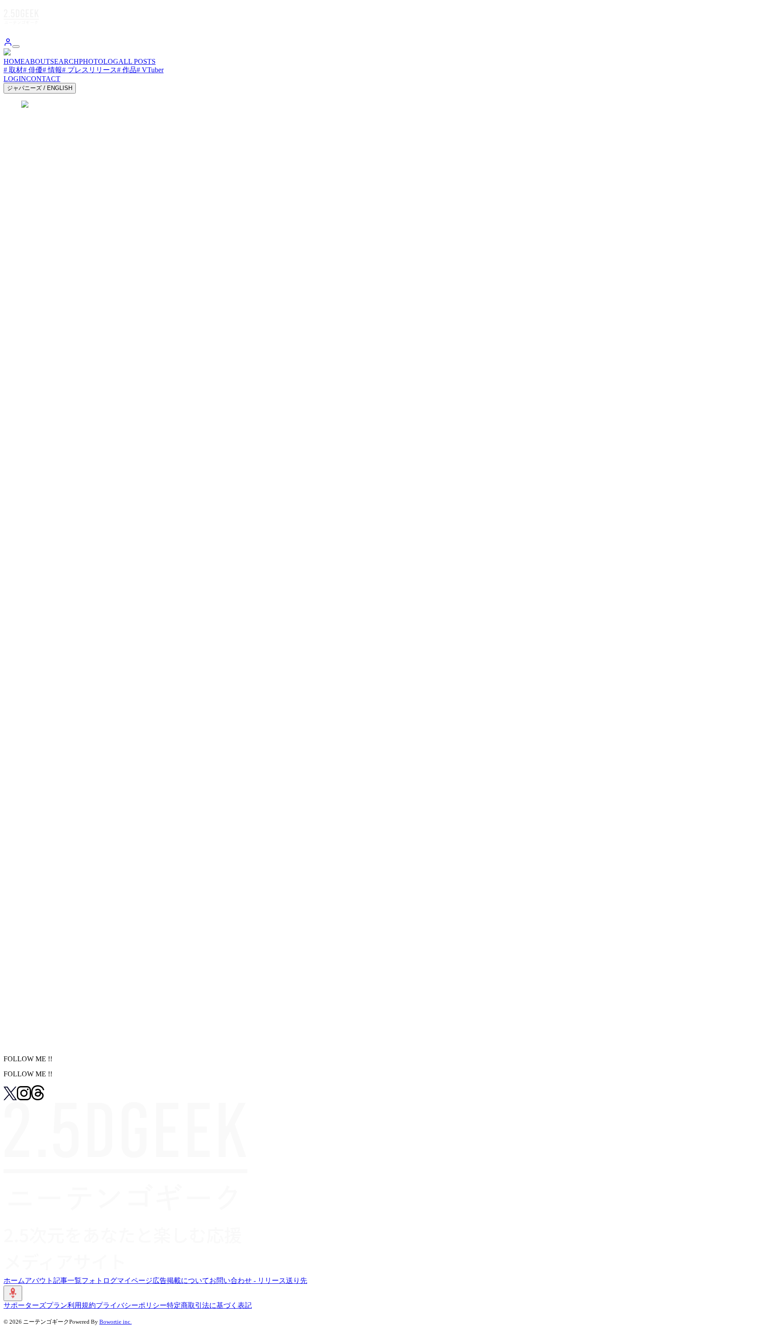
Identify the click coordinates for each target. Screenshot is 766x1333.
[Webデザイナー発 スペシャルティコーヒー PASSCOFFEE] (98, 996)
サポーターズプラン (35, 1305)
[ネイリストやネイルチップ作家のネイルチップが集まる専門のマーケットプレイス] (138, 1032)
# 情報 (52, 70)
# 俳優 (33, 70)
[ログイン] (8, 44)
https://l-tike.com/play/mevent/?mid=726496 (65, 293)
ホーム (14, 1280)
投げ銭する (21, 886)
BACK (22, 1043)
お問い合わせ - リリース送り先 (258, 1280)
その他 (74, 875)
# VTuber (150, 70)
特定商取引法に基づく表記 (209, 1305)
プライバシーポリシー (131, 1305)
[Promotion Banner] (33, 1014)
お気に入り (28, 139)
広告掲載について (180, 1280)
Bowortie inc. (115, 1321)
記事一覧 (67, 1280)
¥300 (33, 875)
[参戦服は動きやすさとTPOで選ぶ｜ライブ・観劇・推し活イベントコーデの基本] (135, 1022)
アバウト (39, 1280)
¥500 (52, 875)
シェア (22, 151)
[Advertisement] (383, 366)
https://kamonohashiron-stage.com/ (52, 697)
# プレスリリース (89, 70)
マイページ (134, 1280)
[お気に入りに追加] (12, 955)
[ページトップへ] (13, 1293)
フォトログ (99, 1280)
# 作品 (127, 70)
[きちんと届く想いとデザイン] (53, 1005)
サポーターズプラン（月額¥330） (60, 919)
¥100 (13, 875)
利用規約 (81, 1305)
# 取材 (13, 70)
